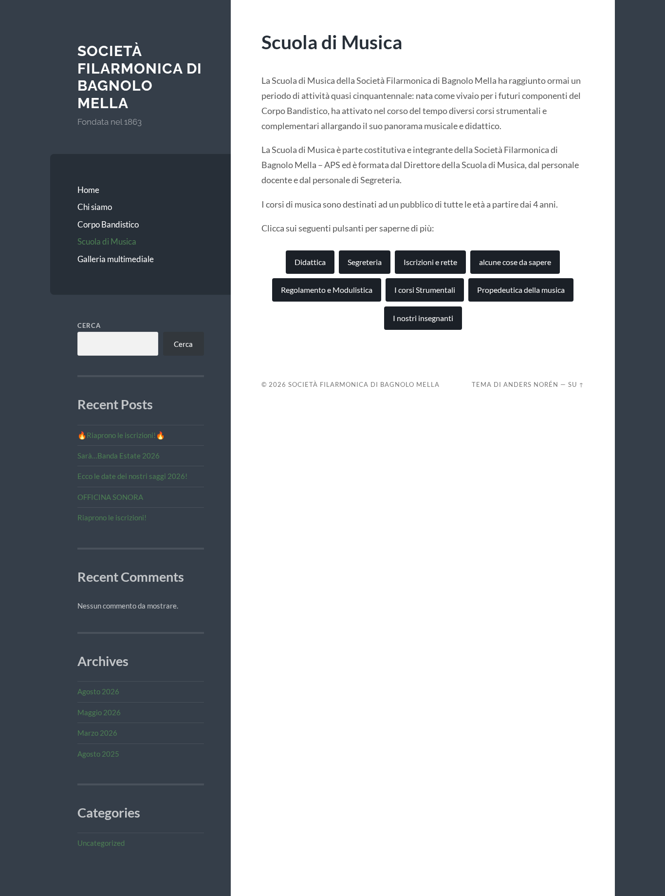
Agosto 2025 (98, 753)
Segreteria (365, 262)
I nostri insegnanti (423, 318)
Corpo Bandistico (108, 224)
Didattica (310, 262)
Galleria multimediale (115, 259)
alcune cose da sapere (515, 262)
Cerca (89, 325)
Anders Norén (530, 384)
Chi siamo (94, 207)
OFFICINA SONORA (110, 497)
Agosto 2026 (98, 691)
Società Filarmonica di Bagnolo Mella (139, 77)
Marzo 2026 (97, 732)
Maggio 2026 (99, 712)
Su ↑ (576, 384)
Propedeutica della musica (521, 289)
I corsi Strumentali (424, 289)
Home (88, 190)
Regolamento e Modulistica (326, 289)
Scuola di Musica (106, 241)
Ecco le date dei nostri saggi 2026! (132, 476)
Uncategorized (101, 843)
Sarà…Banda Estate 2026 (118, 455)
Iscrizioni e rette (430, 262)
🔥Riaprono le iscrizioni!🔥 (121, 435)
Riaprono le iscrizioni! (112, 517)
